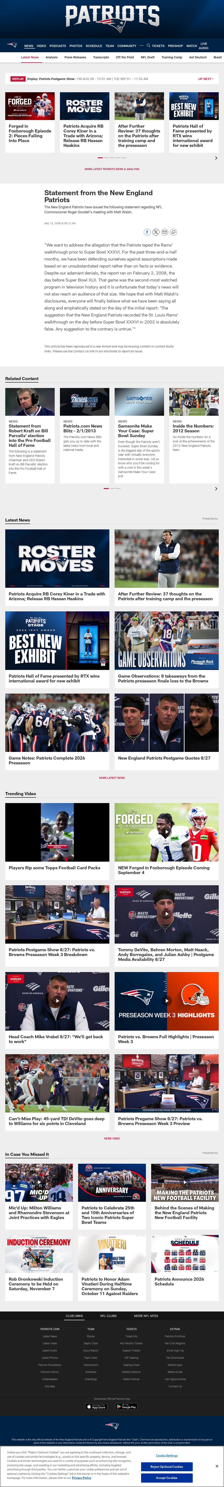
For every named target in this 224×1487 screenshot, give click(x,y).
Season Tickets (131, 1350)
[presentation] (217, 158)
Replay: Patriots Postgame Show (51, 79)
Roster (91, 1336)
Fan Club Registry (175, 1343)
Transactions (90, 1364)
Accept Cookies (166, 1478)
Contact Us (175, 1386)
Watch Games (131, 1379)
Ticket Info (131, 1336)
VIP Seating (131, 1357)
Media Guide (175, 1371)
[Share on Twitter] (155, 234)
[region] (112, 1466)
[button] (100, 157)
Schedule (90, 1371)
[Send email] (164, 234)
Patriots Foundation (49, 1364)
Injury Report (90, 1350)
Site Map (50, 1386)
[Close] (217, 1466)
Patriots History (50, 1371)
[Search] (148, 45)
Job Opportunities (175, 1379)
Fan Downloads (175, 1357)
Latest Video (50, 1343)
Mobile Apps (175, 1364)
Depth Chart (91, 1343)
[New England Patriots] (112, 1426)
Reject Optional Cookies (166, 1466)
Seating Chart (131, 1364)
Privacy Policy (81, 1478)
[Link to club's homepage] (12, 45)
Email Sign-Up (175, 1350)
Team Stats (90, 1357)
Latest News (50, 1336)
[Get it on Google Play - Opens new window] (126, 1408)
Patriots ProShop (175, 1336)
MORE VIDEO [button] (112, 1138)
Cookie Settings (167, 1455)
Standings (91, 1379)
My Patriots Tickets (131, 1343)
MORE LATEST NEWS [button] (112, 777)
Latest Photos (50, 1357)
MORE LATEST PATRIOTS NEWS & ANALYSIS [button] (112, 168)
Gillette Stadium (131, 1371)
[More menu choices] (141, 45)
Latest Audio (49, 1350)
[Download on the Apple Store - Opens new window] (96, 1407)
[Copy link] (173, 232)
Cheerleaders (50, 1379)
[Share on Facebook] (147, 234)
